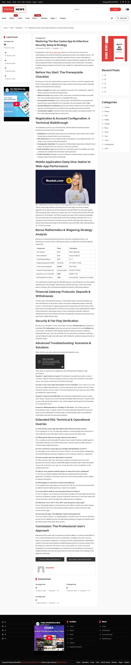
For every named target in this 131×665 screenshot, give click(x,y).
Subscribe (123, 18)
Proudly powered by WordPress (31, 662)
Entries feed (106, 630)
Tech (106, 136)
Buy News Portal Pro (76, 647)
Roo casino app (55, 52)
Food (18, 2)
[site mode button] (127, 9)
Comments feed (107, 634)
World (106, 148)
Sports (9, 2)
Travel (14, 2)
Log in (104, 626)
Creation (107, 107)
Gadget (107, 119)
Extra (23, 2)
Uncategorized (8, 41)
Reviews (28, 2)
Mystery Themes (61, 662)
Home (4, 2)
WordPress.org (106, 638)
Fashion (107, 111)
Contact (40, 2)
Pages (34, 2)
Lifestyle (107, 124)
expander (56, 48)
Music (106, 128)
